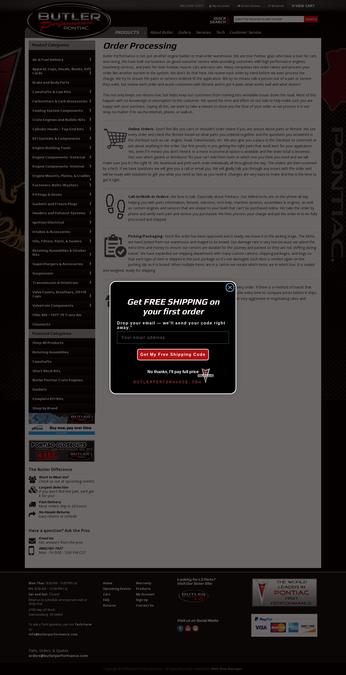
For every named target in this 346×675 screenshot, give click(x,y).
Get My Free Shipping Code (173, 354)
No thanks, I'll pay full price (173, 372)
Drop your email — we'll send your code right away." (171, 325)
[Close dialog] (230, 287)
